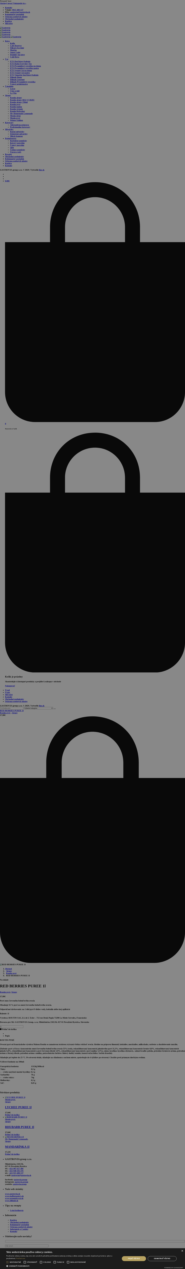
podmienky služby (67, 1263)
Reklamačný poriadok (14, 14)
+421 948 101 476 (16, 1171)
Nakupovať (10, 686)
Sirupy (15, 713)
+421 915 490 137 (16, 1173)
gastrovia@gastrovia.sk (21, 1175)
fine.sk (41, 170)
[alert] (4, 1265)
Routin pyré (5, 713)
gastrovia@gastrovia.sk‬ (20, 12)
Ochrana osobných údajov (16, 17)
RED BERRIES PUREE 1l (12, 711)
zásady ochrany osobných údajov (52, 1263)
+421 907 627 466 (16, 1168)
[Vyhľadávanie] (55, 708)
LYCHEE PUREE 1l (18, 1107)
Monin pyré (10, 1100)
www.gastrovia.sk (12, 1194)
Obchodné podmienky (14, 19)
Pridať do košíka (12, 1115)
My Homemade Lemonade (16, 1139)
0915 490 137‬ (17, 10)
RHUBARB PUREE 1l (19, 1127)
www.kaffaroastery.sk (14, 1196)
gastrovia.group (20, 1180)
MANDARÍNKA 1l (17, 1146)
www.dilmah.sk (11, 1201)
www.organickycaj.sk (14, 1198)
